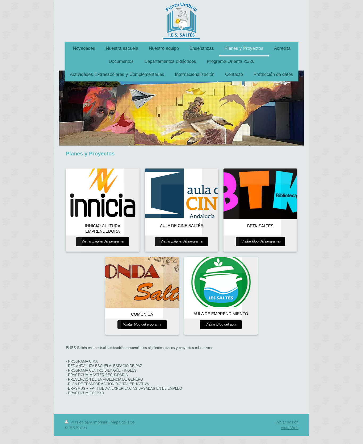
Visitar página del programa (103, 241)
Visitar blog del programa (260, 241)
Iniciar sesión (287, 422)
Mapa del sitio (122, 422)
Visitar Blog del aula (220, 324)
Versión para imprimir (88, 422)
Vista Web (289, 427)
